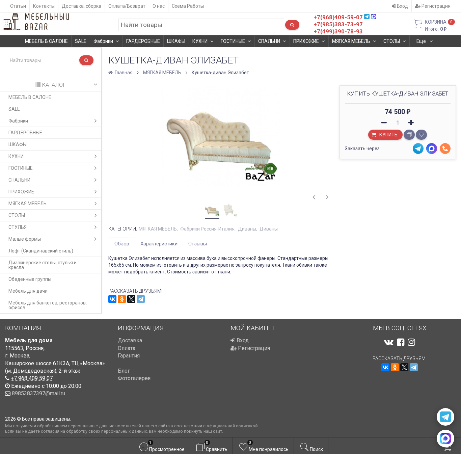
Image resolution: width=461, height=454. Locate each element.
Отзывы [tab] (197, 244)
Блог (124, 371)
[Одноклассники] (122, 299)
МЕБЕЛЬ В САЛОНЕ (46, 41)
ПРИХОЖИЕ (306, 41)
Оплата (126, 348)
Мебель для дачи (28, 291)
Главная (123, 72)
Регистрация (436, 6)
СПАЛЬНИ (269, 41)
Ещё (421, 41)
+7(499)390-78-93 (338, 31)
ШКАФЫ (176, 41)
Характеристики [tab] (159, 244)
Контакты (44, 6)
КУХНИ (200, 41)
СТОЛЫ (391, 41)
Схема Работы (188, 6)
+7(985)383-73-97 (338, 24)
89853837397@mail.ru (38, 393)
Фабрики (103, 41)
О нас (159, 6)
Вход (402, 6)
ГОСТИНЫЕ (233, 41)
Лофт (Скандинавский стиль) (40, 250)
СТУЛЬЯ (17, 227)
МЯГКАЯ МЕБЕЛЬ (351, 41)
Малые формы (24, 239)
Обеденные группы (29, 279)
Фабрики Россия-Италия (207, 229)
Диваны (247, 229)
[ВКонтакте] (112, 299)
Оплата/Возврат (126, 6)
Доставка (130, 340)
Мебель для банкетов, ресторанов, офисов (47, 305)
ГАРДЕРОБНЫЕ (143, 41)
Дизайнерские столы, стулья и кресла (42, 265)
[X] (131, 299)
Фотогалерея (134, 378)
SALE (80, 41)
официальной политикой (232, 425)
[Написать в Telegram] (445, 417)
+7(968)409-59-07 (338, 17)
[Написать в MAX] (445, 438)
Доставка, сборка (81, 6)
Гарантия (129, 355)
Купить (388, 134)
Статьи (18, 6)
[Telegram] (141, 299)
